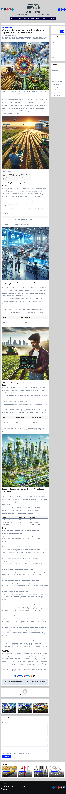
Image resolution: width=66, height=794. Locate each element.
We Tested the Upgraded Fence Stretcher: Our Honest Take (57, 59)
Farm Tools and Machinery (7, 27)
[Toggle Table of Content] (29, 171)
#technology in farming (13, 39)
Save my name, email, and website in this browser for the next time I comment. (18, 753)
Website (3, 748)
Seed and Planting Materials (34, 18)
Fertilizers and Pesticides (57, 81)
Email (3, 742)
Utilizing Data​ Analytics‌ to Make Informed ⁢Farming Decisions (14, 175)
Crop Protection (14, 18)
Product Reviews (55, 89)
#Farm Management (34, 37)
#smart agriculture (42, 38)
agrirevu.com (7, 35)
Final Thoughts (6, 179)
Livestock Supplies (22, 18)
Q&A (4, 178)
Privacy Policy (45, 18)
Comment (4, 722)
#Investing (13, 38)
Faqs (51, 18)
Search (53, 27)
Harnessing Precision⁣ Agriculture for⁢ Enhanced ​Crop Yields (14, 173)
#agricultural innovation (7, 37)
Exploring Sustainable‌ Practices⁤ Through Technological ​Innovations (16, 177)
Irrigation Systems (55, 84)
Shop (54, 18)
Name (3, 737)
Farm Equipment (55, 76)
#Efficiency (22, 37)
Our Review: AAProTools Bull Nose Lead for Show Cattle (56, 774)
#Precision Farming (28, 38)
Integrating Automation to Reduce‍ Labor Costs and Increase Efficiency (16, 174)
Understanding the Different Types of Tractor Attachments (40, 708)
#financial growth (8, 38)
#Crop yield (18, 37)
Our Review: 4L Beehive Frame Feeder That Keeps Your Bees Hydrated (58, 41)
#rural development (35, 38)
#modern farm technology (20, 38)
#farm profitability (41, 37)
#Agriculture (13, 37)
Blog (53, 67)
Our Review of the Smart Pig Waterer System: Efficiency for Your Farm (58, 50)
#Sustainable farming (5, 39)
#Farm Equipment (27, 37)
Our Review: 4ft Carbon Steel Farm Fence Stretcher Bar (25, 774)
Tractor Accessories (56, 95)
